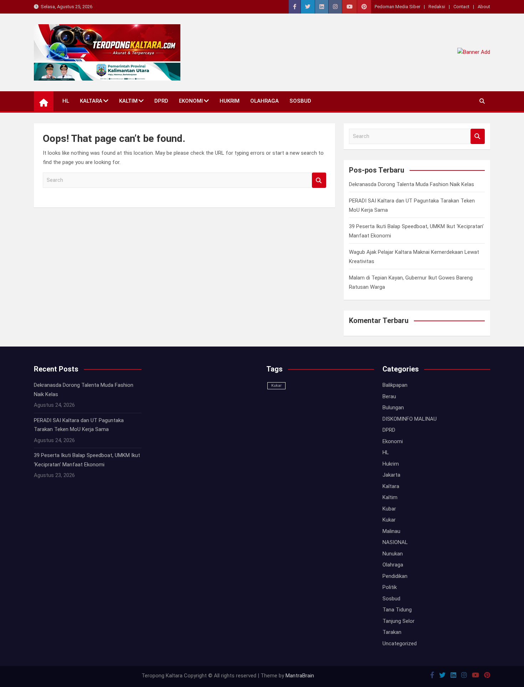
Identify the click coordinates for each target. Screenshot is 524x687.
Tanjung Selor (398, 621)
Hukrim (230, 101)
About (484, 6)
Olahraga (264, 101)
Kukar (276, 385)
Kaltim (128, 101)
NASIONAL (395, 542)
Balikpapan (394, 385)
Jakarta (391, 475)
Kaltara (91, 101)
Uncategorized (399, 643)
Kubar (389, 509)
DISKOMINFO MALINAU (409, 419)
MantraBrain (300, 675)
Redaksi (436, 6)
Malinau (391, 531)
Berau (389, 396)
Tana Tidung (397, 609)
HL (65, 101)
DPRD (161, 101)
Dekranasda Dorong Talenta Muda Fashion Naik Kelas (411, 184)
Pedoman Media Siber (397, 6)
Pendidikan (394, 576)
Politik (389, 587)
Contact (461, 6)
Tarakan (391, 632)
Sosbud (300, 101)
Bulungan (393, 407)
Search (319, 180)
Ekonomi (191, 101)
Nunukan (392, 553)
